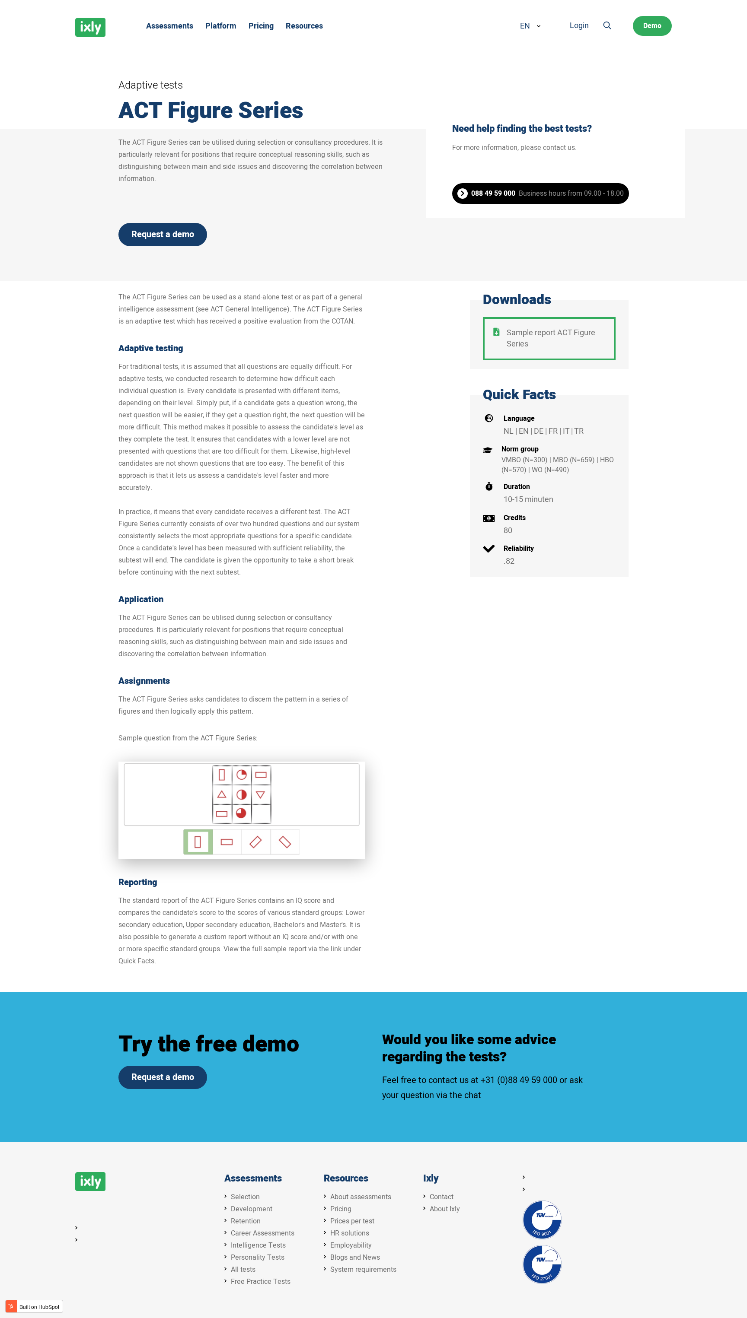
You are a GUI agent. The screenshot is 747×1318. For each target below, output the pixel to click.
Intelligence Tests (258, 1245)
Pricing (340, 1209)
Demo (652, 26)
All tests (243, 1269)
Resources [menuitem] (304, 26)
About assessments (360, 1197)
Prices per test (352, 1221)
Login (579, 26)
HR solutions (349, 1233)
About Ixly (445, 1209)
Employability (351, 1245)
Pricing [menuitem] (261, 26)
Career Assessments (262, 1233)
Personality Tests (257, 1257)
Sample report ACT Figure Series (551, 338)
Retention (246, 1221)
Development (251, 1209)
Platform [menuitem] (220, 26)
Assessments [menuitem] (169, 26)
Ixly (431, 1178)
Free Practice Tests (260, 1282)
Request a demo (162, 234)
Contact (441, 1197)
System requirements (363, 1269)
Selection (245, 1197)
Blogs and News (355, 1257)
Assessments (253, 1178)
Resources (346, 1178)
